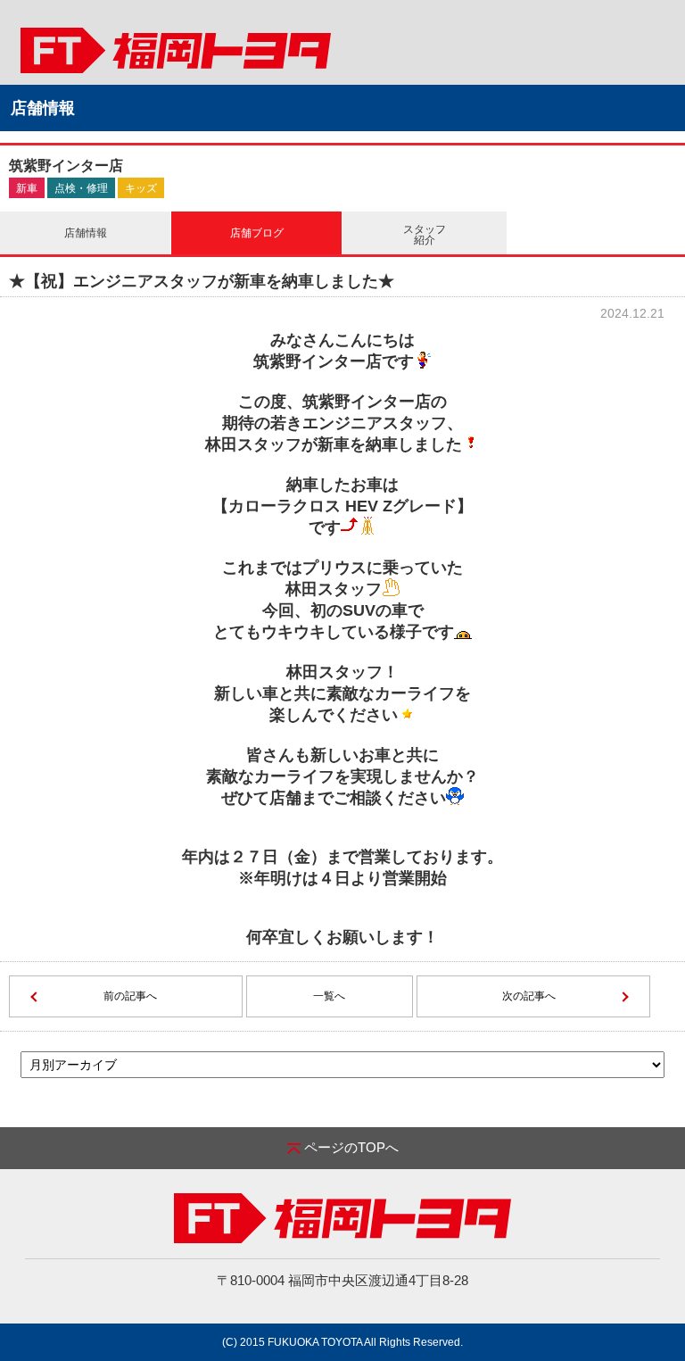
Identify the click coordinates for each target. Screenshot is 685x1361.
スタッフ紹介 (424, 234)
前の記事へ (130, 996)
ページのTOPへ (351, 1147)
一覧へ (329, 996)
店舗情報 (85, 233)
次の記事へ (529, 996)
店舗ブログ (257, 233)
